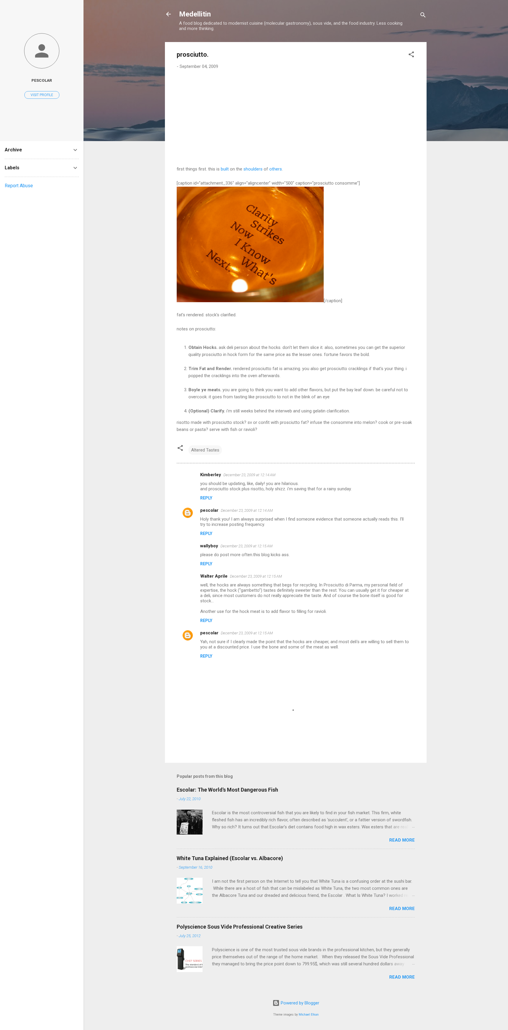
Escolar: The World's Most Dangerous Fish (227, 790)
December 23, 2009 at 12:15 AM (246, 546)
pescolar (209, 510)
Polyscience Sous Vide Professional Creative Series (240, 927)
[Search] (423, 16)
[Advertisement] (296, 118)
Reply (206, 498)
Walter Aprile (214, 576)
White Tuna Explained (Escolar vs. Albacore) (230, 858)
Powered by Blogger (299, 1003)
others (275, 169)
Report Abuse (19, 185)
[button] (411, 55)
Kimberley (210, 474)
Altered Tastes (205, 450)
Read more (402, 840)
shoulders (253, 169)
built (225, 169)
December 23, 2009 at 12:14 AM (249, 475)
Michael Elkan (309, 1014)
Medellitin (195, 14)
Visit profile (42, 95)
